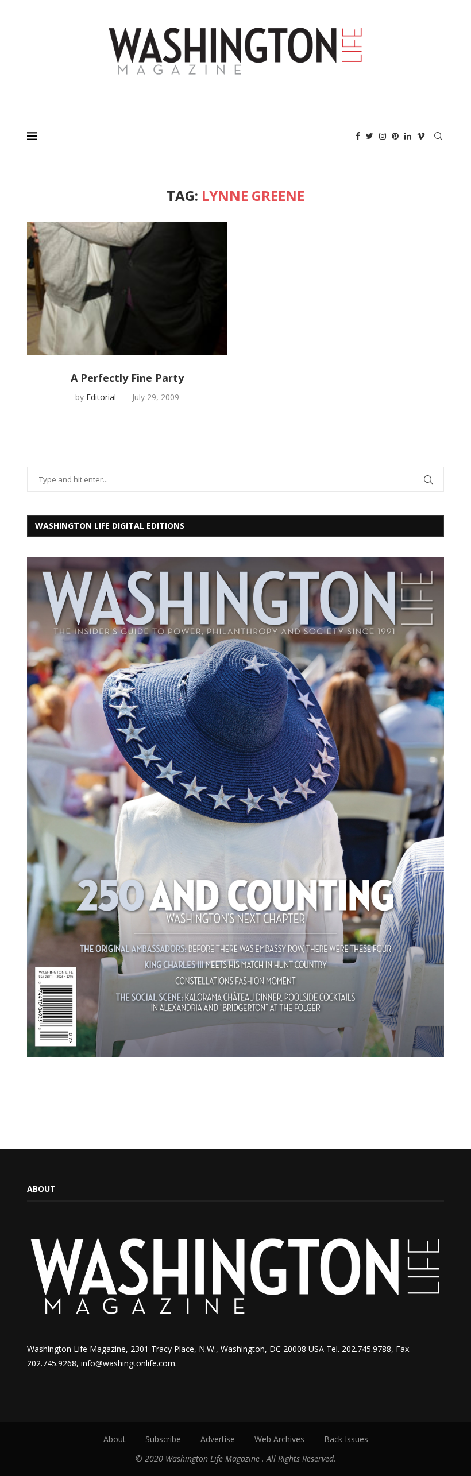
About (114, 1439)
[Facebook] (358, 136)
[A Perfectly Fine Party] (127, 288)
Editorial (101, 397)
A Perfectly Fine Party (127, 378)
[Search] (438, 136)
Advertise (217, 1439)
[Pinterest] (395, 136)
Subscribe (163, 1439)
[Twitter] (369, 136)
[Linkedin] (407, 136)
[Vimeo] (421, 136)
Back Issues (346, 1439)
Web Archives (279, 1439)
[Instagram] (382, 136)
